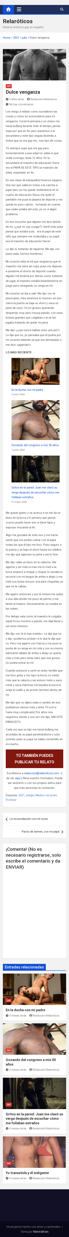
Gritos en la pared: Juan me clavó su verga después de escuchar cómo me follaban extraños (35, 492)
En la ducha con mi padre (27, 390)
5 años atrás (16, 99)
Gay (9, 86)
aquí (17, 778)
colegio (30, 795)
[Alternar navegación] (19, 9)
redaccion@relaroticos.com (41, 773)
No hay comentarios (21, 104)
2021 (21, 795)
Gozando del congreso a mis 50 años (35, 445)
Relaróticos (18, 21)
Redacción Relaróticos (43, 99)
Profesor (11, 799)
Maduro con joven (46, 795)
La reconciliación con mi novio (29, 819)
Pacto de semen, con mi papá (40, 831)
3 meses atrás (17, 1015)
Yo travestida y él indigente (27, 1173)
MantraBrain (40, 1231)
